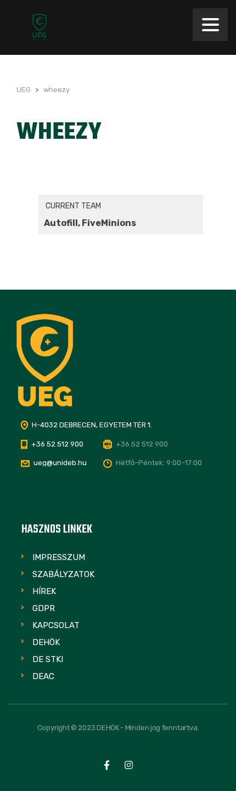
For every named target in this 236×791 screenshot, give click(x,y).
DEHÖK (46, 642)
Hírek (44, 591)
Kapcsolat (56, 625)
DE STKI (47, 659)
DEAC (43, 676)
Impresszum (58, 557)
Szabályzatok (63, 574)
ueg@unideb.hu (60, 463)
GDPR (43, 608)
